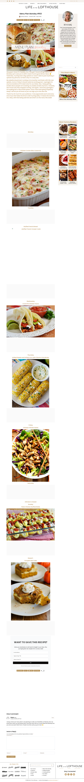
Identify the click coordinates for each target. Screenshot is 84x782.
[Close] (60, 372)
